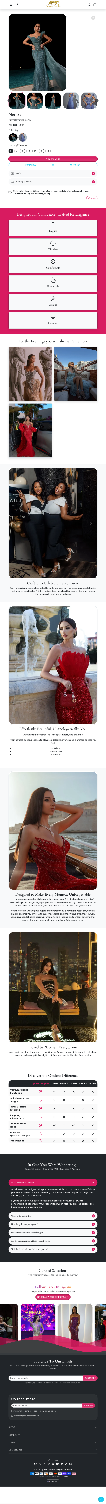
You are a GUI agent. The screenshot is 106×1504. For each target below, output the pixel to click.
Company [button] (14, 1435)
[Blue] (22, 137)
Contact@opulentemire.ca (26, 1415)
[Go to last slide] (9, 101)
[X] (40, 1463)
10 (23, 150)
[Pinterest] (53, 1463)
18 (48, 150)
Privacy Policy (75, 1383)
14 (35, 150)
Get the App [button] (15, 1449)
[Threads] (66, 1463)
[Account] (17, 5)
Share (93, 198)
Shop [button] (12, 1427)
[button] (11, 5)
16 (42, 150)
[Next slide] (97, 101)
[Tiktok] (48, 1463)
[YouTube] (57, 1463)
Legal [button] (12, 1442)
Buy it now (30, 165)
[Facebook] (35, 1463)
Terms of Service (61, 1383)
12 (29, 150)
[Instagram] (44, 1463)
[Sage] (13, 137)
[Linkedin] (62, 1463)
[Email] (70, 1463)
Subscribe (90, 1378)
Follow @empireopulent (55, 1296)
